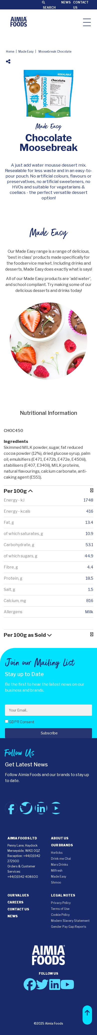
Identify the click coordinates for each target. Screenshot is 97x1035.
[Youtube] (56, 808)
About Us (59, 838)
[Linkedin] (41, 808)
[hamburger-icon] (87, 22)
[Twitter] (26, 808)
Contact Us (18, 909)
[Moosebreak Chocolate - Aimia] (18, 21)
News (66, 2)
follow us (48, 973)
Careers (15, 902)
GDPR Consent (21, 722)
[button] (87, 1015)
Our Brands (62, 845)
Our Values (18, 895)
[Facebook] (11, 808)
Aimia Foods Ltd (22, 838)
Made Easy (26, 51)
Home (10, 51)
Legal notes (63, 895)
